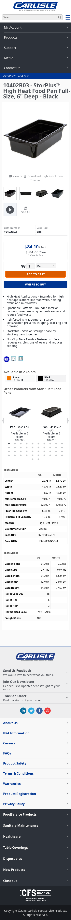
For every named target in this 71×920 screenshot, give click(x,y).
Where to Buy (35, 284)
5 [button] (33, 444)
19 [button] (56, 448)
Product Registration (19, 794)
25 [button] (33, 452)
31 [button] (9, 456)
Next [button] (68, 421)
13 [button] (21, 448)
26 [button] (38, 452)
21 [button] (9, 452)
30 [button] (62, 452)
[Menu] (68, 18)
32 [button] (15, 456)
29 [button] (56, 452)
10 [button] (62, 444)
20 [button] (62, 448)
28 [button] (50, 452)
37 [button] (44, 456)
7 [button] (44, 444)
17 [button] (44, 448)
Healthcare (12, 836)
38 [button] (50, 456)
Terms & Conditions (18, 773)
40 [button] (62, 456)
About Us (10, 723)
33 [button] (21, 456)
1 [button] (9, 444)
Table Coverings (15, 847)
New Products (14, 870)
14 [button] (27, 448)
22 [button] (15, 452)
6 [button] (38, 444)
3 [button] (21, 444)
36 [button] (38, 456)
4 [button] (27, 444)
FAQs (7, 753)
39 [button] (56, 456)
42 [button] (38, 459)
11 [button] (9, 448)
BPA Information (16, 733)
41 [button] (33, 459)
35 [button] (33, 456)
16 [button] (38, 448)
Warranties (12, 783)
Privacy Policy (14, 804)
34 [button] (27, 456)
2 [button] (15, 444)
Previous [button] (3, 421)
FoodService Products (20, 814)
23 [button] (21, 452)
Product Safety (14, 763)
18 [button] (50, 448)
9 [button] (56, 444)
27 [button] (44, 452)
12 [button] (15, 448)
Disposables (12, 858)
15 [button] (33, 448)
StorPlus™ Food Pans (16, 76)
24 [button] (27, 452)
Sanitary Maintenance (20, 825)
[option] (19, 421)
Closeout (10, 881)
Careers (9, 743)
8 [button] (50, 444)
